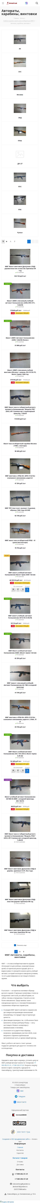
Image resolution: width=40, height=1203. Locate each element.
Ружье (19, 232)
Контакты (20, 1150)
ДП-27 (19, 164)
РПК (19, 209)
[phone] (32, 3)
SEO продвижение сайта (20, 1139)
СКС (19, 72)
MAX (21, 1091)
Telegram (21, 1096)
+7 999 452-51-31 (21, 1174)
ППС (20, 187)
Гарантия (20, 1153)
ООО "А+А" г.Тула (23, 1132)
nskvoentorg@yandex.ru (21, 1184)
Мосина (20, 95)
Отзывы (20, 1162)
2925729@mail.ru (20, 1189)
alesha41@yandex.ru (20, 1186)
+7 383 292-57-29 (18, 1065)
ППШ (20, 141)
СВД (20, 118)
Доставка (20, 1164)
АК (20, 49)
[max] (26, 3)
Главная (20, 1147)
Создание (6, 1139)
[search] (37, 3)
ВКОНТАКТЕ (21, 1102)
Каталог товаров (20, 1158)
